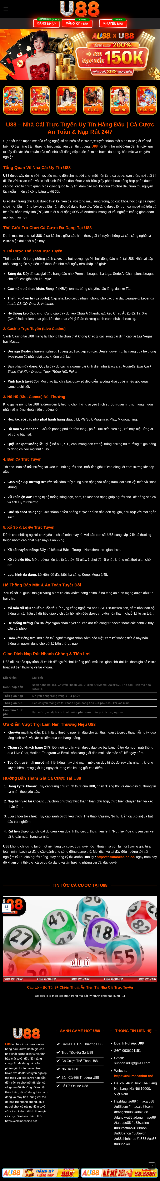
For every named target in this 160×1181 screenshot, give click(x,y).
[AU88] (40, 1173)
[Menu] (5, 9)
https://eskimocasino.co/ (133, 1076)
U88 (8, 1044)
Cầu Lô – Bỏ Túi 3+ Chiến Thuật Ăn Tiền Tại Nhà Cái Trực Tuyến (80, 987)
